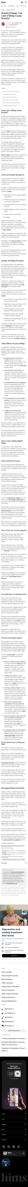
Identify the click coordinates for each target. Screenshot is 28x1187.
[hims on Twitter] (9, 1147)
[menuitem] (1, 6)
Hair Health (24, 6)
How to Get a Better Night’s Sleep (11, 102)
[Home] (3, 2)
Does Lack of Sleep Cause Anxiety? (11, 91)
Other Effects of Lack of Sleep (10, 100)
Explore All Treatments (14, 1030)
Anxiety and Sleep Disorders (10, 97)
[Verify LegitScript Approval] (6, 1162)
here (17, 895)
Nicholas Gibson (14, 24)
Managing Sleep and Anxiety (10, 105)
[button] (14, 862)
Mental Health (10, 10)
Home (3, 10)
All (1, 6)
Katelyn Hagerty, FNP (17, 23)
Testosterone (11, 6)
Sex (5, 6)
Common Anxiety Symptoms (10, 94)
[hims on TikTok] (19, 1147)
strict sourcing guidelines (17, 872)
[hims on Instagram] (14, 1147)
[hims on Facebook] (4, 1147)
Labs (17, 6)
